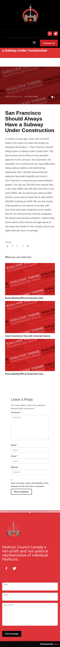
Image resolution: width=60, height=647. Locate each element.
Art (36, 96)
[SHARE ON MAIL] (27, 246)
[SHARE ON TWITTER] (7, 246)
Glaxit (56, 644)
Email (14, 456)
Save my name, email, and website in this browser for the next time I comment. (29, 484)
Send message (11, 634)
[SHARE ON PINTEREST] (22, 246)
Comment (16, 412)
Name (14, 445)
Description (9, 605)
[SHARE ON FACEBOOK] (12, 246)
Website (14, 467)
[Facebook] (50, 33)
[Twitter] (55, 33)
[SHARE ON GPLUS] (17, 246)
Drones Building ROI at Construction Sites (24, 298)
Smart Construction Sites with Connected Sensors (27, 336)
